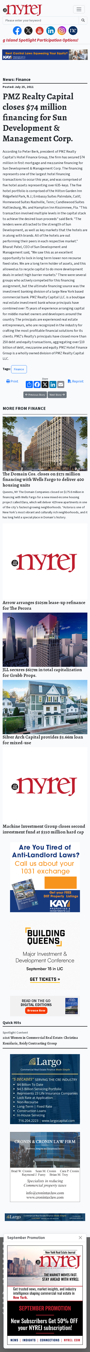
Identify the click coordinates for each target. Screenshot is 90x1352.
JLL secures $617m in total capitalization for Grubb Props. (42, 672)
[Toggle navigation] (79, 9)
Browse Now (36, 1010)
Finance (19, 369)
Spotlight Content (15, 1032)
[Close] (80, 1237)
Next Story (56, 395)
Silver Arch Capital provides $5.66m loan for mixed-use (43, 740)
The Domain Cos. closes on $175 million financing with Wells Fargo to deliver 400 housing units (43, 479)
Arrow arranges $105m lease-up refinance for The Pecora (44, 605)
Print (14, 381)
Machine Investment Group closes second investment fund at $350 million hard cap (44, 829)
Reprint (77, 381)
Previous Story (36, 395)
